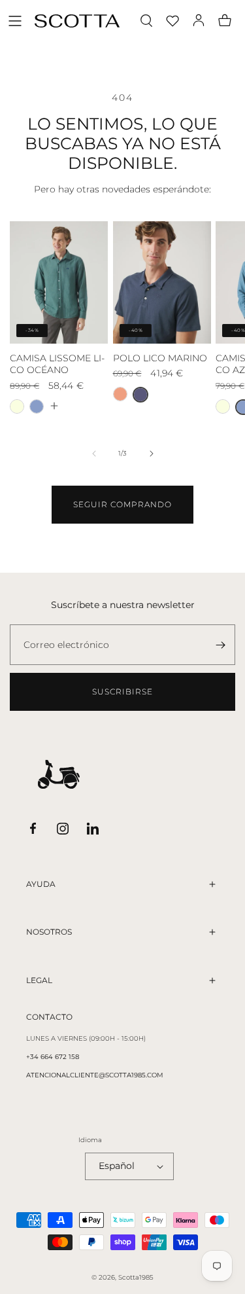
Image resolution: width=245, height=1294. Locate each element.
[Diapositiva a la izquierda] (94, 453)
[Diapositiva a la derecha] (151, 453)
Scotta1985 (136, 1277)
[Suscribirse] (220, 644)
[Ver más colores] (53, 405)
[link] (122, 505)
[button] (15, 21)
